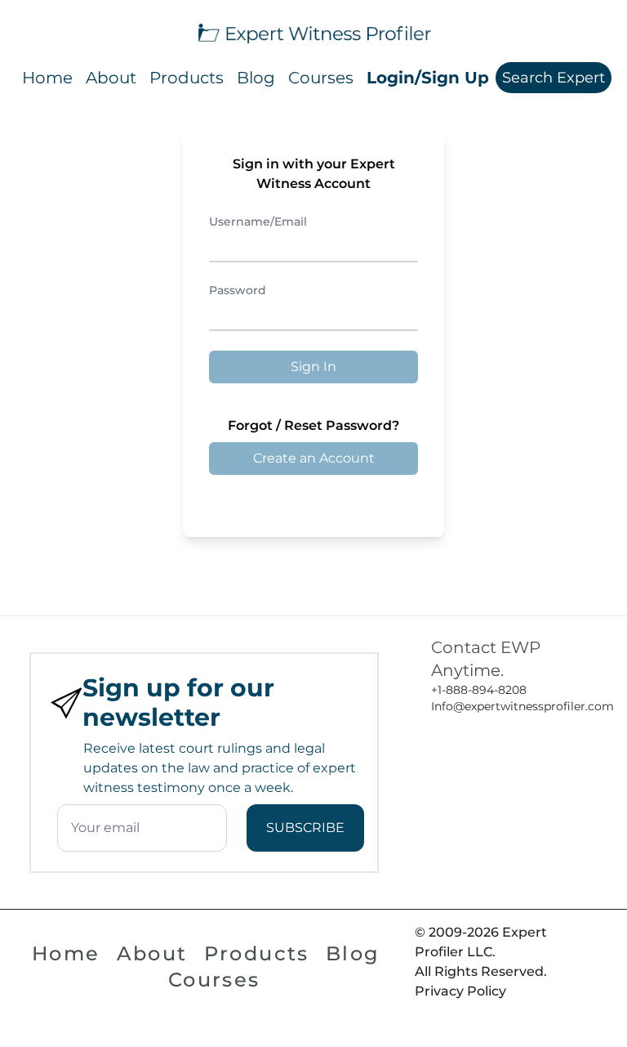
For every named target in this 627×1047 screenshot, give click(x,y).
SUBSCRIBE (305, 827)
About (111, 77)
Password (237, 290)
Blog (256, 77)
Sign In (313, 366)
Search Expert (553, 78)
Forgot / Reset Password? (313, 425)
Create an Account (314, 458)
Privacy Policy (460, 991)
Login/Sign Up (428, 77)
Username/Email (258, 221)
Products (186, 77)
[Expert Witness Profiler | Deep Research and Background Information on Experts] (313, 31)
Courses (321, 77)
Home (47, 77)
